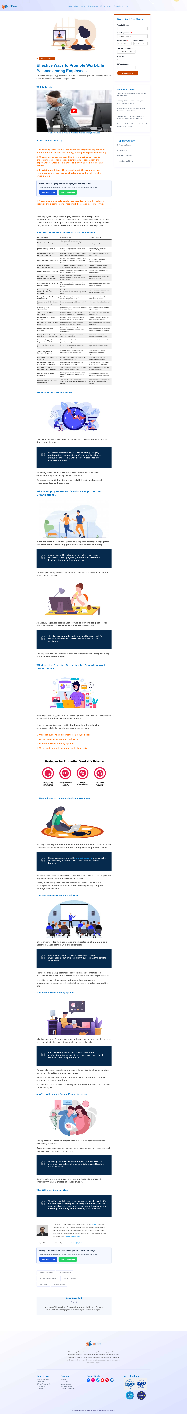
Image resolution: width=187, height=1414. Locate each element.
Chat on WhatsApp (68, 192)
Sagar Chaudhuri (47, 58)
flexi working (43, 1284)
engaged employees (69, 1278)
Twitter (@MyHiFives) (77, 1243)
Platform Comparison (124, 155)
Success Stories (93, 6)
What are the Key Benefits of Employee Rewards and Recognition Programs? (130, 117)
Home (70, 6)
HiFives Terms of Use (44, 1384)
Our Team (64, 1382)
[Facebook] (71, 1302)
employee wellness (65, 1272)
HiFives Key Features (124, 145)
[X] (73, 1302)
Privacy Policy (41, 1386)
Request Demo (118, 6)
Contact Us (40, 1389)
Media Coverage (66, 1384)
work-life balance (59, 1284)
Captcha (121, 56)
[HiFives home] (93, 1343)
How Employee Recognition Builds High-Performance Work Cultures (131, 110)
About (76, 6)
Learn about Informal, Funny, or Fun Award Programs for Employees (132, 125)
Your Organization (124, 33)
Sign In (128, 6)
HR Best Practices (105, 6)
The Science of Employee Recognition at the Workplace (131, 94)
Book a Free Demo (48, 192)
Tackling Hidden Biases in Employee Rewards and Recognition (130, 102)
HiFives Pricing (122, 150)
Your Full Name (123, 25)
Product (83, 6)
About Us (64, 1379)
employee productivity (46, 1272)
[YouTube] (76, 1302)
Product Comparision (68, 1389)
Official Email (122, 40)
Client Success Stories (125, 161)
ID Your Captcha (123, 64)
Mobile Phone (139, 40)
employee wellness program (48, 1278)
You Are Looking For (125, 48)
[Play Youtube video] (74, 111)
